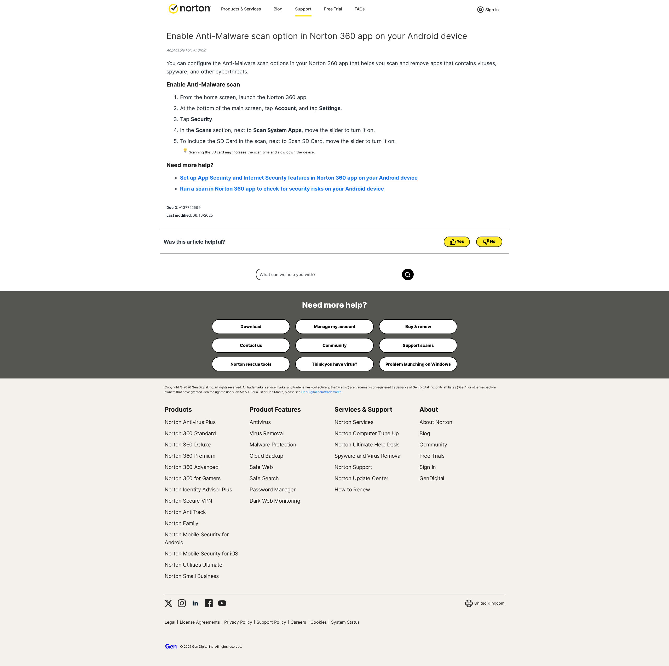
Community (433, 444)
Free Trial (333, 9)
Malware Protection (273, 444)
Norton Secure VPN (188, 501)
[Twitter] (168, 603)
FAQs (360, 9)
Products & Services (241, 9)
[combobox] (334, 274)
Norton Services (353, 422)
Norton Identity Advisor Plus (198, 489)
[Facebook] (209, 603)
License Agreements (200, 622)
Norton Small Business (192, 576)
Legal (170, 622)
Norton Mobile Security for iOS (201, 553)
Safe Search (264, 478)
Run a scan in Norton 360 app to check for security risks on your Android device (282, 189)
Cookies (318, 622)
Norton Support (353, 467)
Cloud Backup (266, 456)
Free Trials (432, 456)
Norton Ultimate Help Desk (366, 444)
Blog (278, 9)
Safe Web (261, 467)
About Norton (435, 422)
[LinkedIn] (195, 603)
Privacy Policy (238, 622)
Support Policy (271, 622)
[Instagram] (182, 603)
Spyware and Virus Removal (368, 456)
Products (178, 409)
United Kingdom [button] (489, 603)
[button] (190, 8)
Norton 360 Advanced (191, 467)
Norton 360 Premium (190, 456)
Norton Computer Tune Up (366, 433)
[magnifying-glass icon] (408, 274)
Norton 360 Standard (190, 433)
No (492, 241)
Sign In (492, 9)
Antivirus (260, 422)
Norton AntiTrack (185, 512)
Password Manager (272, 489)
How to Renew (352, 489)
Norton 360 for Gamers (193, 478)
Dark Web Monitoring (275, 501)
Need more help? (334, 304)
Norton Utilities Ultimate (193, 565)
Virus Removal (267, 433)
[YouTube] (222, 603)
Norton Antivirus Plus (190, 422)
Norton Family (181, 523)
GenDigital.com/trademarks (321, 392)
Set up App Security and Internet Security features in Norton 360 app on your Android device (299, 178)
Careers (298, 622)
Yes (460, 241)
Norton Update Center (361, 478)
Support (303, 9)
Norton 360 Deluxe (188, 444)
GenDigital (431, 478)
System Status (345, 622)
